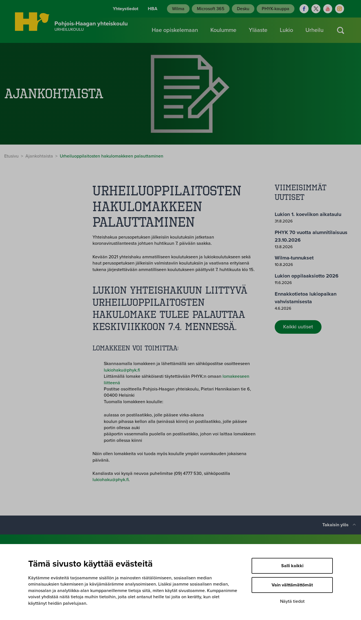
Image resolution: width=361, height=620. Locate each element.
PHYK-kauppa (275, 9)
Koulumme (223, 30)
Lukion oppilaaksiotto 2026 (306, 276)
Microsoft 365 (210, 9)
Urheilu (314, 30)
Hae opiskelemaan (175, 30)
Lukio (286, 30)
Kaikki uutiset (298, 327)
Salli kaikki (292, 566)
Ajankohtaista (39, 156)
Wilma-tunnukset (294, 258)
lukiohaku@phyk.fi (122, 370)
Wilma (178, 9)
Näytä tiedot (292, 601)
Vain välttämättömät (292, 585)
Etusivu (11, 156)
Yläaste (258, 30)
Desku (243, 9)
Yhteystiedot (125, 9)
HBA (152, 9)
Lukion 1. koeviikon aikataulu (308, 214)
